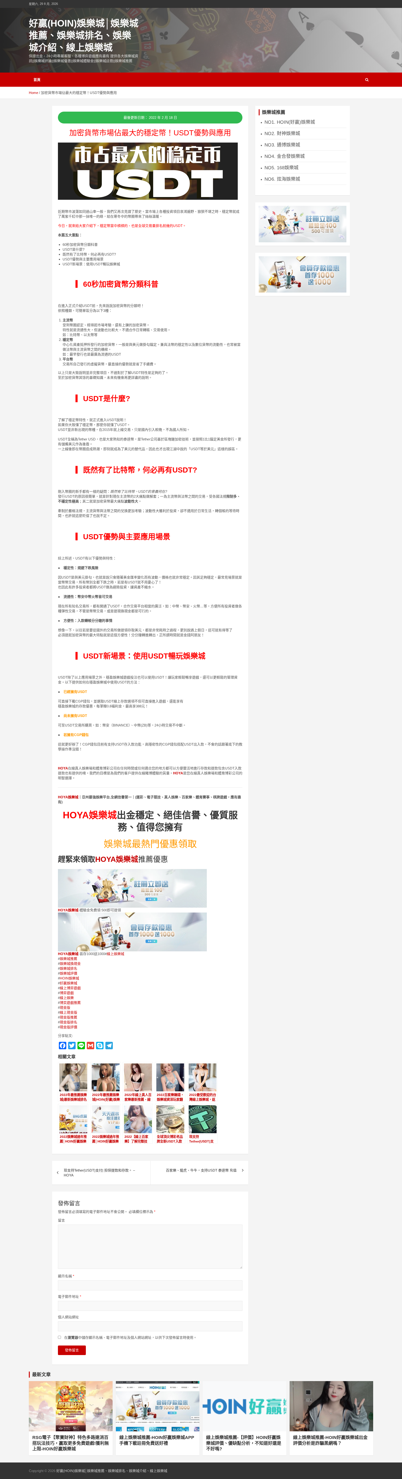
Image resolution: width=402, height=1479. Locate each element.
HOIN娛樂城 (69, 978)
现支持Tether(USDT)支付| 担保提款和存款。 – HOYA (99, 1172)
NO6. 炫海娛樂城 (282, 179)
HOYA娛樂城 (68, 797)
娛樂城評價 (68, 973)
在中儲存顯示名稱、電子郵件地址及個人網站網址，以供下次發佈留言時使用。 (130, 1337)
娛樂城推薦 (68, 959)
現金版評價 (68, 1027)
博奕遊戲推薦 (70, 1003)
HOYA (63, 768)
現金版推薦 (68, 1017)
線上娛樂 (67, 998)
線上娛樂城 (115, 954)
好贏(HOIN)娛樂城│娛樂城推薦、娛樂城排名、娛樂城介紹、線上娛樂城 (83, 35)
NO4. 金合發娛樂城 (285, 156)
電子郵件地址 (69, 1297)
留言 (61, 1220)
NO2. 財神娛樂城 (282, 133)
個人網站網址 (68, 1317)
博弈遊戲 (67, 993)
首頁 (37, 80)
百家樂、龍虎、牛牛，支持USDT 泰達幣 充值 (201, 1170)
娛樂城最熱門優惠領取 (150, 844)
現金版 (65, 1007)
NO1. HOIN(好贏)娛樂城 (290, 122)
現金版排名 (68, 1022)
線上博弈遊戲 (70, 988)
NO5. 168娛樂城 (281, 167)
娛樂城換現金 (70, 964)
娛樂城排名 (68, 968)
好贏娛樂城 (68, 983)
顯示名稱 (66, 1276)
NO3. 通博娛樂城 (282, 144)
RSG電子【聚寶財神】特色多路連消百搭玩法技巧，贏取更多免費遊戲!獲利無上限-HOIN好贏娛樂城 (70, 1443)
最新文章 (41, 1374)
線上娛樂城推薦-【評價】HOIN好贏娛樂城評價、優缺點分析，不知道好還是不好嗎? (243, 1443)
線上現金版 (68, 1012)
